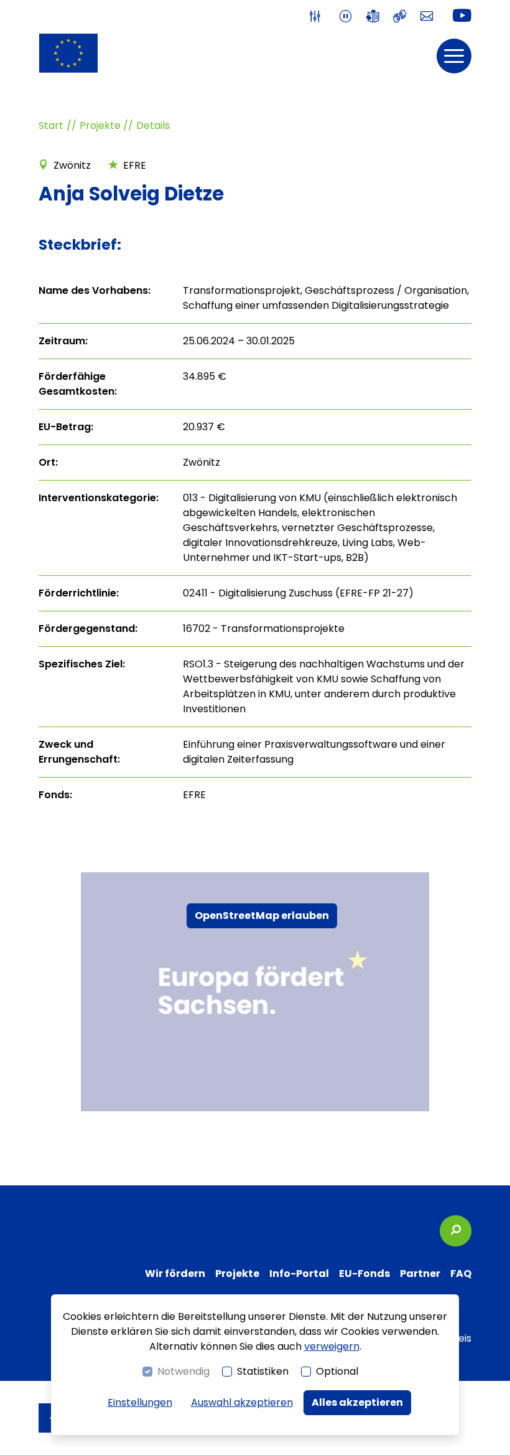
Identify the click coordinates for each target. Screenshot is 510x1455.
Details (153, 125)
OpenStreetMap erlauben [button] (262, 915)
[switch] (318, 16)
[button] (454, 56)
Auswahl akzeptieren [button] (242, 1402)
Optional (337, 1371)
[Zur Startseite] (68, 53)
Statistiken (263, 1371)
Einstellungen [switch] (140, 1402)
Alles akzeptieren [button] (357, 1402)
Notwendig (183, 1371)
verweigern (331, 1346)
